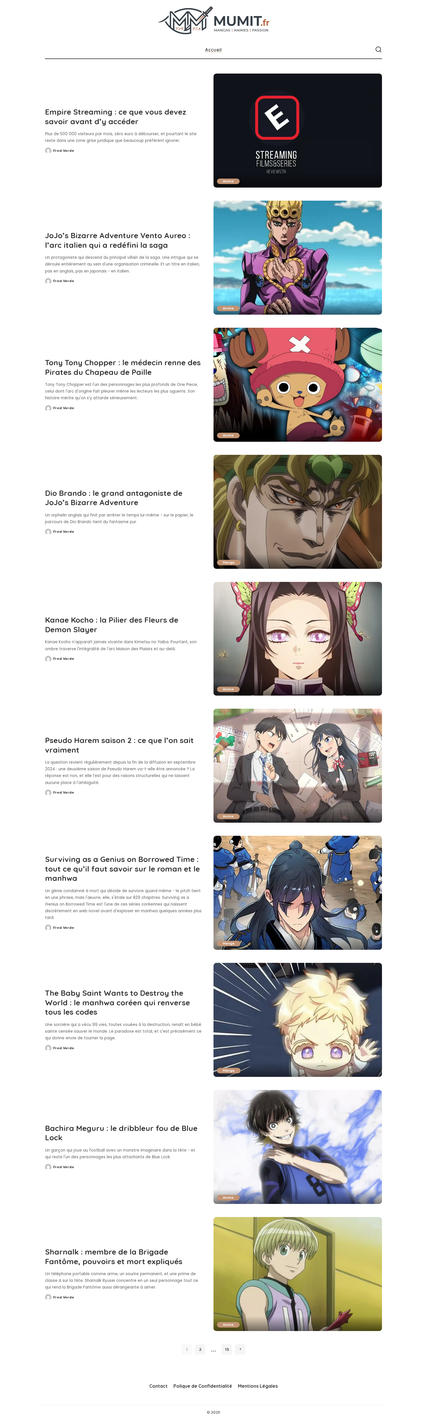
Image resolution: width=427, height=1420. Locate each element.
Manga (229, 562)
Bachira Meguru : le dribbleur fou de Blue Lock (121, 1133)
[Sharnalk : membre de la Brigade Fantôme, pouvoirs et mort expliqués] (298, 1274)
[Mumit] (213, 20)
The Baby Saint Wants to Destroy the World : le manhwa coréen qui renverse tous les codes (117, 1002)
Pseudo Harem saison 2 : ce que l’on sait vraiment (119, 745)
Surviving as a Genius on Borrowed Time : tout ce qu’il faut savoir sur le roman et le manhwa (122, 868)
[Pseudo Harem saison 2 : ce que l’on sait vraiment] (298, 766)
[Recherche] (378, 49)
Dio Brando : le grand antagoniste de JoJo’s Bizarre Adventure (113, 497)
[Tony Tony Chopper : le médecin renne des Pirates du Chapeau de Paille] (298, 385)
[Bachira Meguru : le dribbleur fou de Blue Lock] (298, 1147)
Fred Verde (63, 151)
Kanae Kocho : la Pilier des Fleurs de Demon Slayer (111, 624)
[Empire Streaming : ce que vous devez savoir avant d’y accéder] (298, 131)
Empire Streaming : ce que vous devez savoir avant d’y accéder (115, 116)
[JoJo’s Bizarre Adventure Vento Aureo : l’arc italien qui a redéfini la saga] (298, 258)
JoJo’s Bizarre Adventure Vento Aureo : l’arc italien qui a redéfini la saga (117, 240)
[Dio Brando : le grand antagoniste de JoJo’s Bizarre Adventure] (298, 512)
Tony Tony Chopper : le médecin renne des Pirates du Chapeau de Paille (123, 367)
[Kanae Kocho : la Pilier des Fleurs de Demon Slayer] (298, 639)
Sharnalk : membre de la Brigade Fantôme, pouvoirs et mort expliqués (113, 1256)
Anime (228, 181)
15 (227, 1349)
